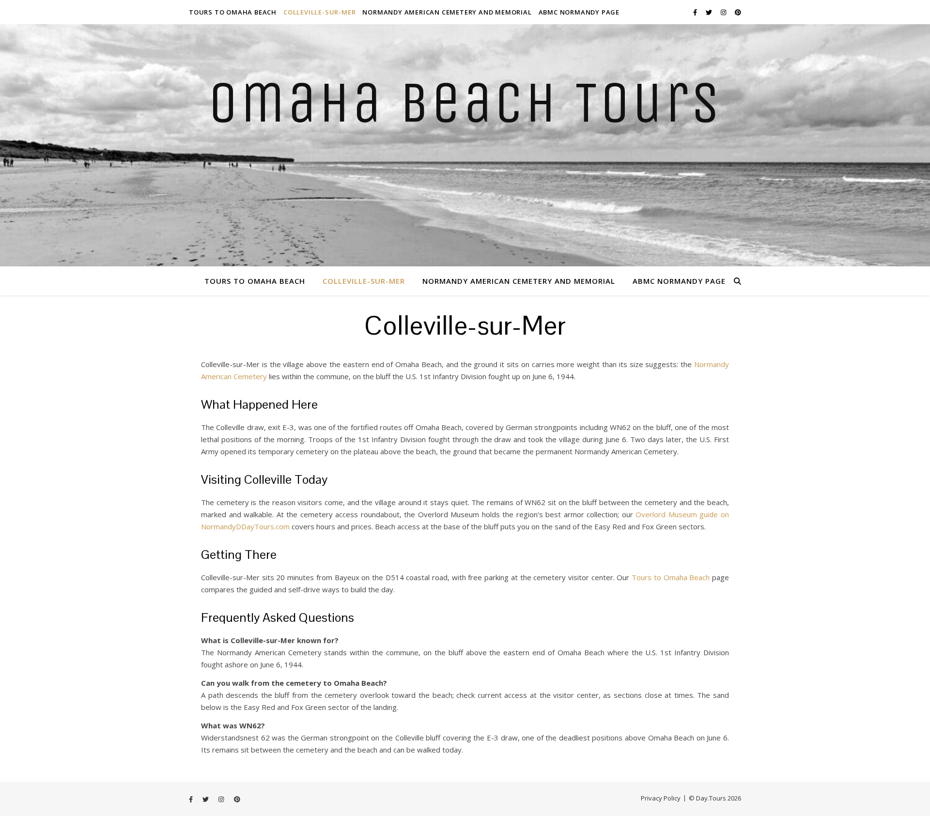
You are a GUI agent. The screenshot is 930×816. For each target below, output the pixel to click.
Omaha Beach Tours (465, 102)
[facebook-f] (695, 12)
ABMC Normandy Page (579, 12)
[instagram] (724, 12)
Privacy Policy (661, 798)
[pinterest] (738, 12)
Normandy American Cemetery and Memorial (446, 12)
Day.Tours (711, 798)
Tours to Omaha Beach (233, 12)
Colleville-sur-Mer (319, 12)
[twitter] (709, 12)
